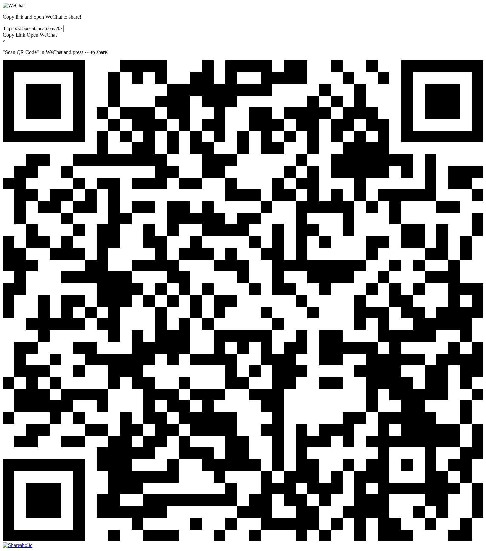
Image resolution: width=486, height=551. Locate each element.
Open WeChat (42, 35)
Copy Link (14, 35)
